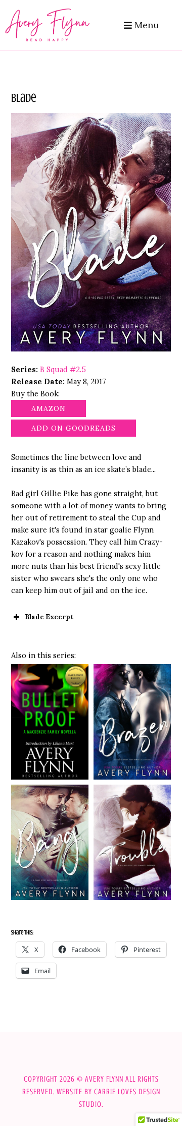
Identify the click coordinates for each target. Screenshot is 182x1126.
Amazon (48, 408)
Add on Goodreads (73, 428)
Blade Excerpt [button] (49, 617)
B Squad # (63, 369)
